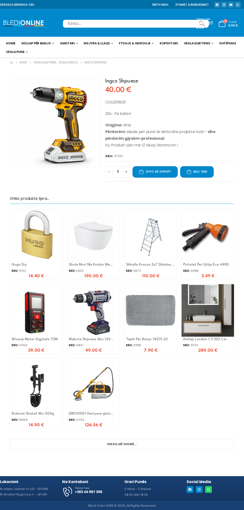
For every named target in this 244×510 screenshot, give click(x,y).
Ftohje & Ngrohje (135, 43)
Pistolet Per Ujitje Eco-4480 (206, 265)
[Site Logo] (23, 23)
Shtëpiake (227, 43)
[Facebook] (217, 5)
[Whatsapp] (238, 5)
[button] (11, 122)
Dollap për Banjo (36, 43)
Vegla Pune (15, 52)
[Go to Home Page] (11, 62)
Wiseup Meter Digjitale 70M (35, 339)
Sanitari (67, 43)
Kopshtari (169, 43)
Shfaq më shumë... (122, 444)
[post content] (36, 236)
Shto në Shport (158, 171)
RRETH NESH (160, 5)
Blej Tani (200, 171)
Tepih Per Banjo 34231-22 (147, 339)
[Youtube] (231, 5)
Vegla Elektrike (197, 43)
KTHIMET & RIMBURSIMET (192, 5)
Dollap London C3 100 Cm (204, 339)
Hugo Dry (19, 265)
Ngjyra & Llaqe (97, 43)
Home (10, 43)
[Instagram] (224, 5)
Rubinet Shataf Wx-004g (33, 414)
